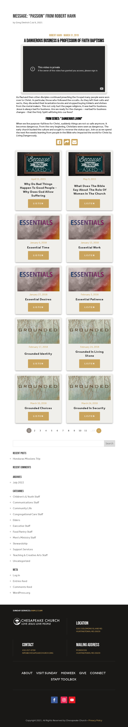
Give (82, 673)
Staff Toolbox (63, 679)
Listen (38, 203)
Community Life (22, 508)
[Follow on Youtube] (72, 700)
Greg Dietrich (23, 22)
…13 (92, 430)
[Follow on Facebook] (54, 700)
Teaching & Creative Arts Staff (30, 555)
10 (80, 430)
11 (85, 430)
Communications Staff (26, 502)
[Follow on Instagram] (64, 700)
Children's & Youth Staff (26, 496)
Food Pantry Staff (22, 531)
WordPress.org (21, 592)
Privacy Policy (95, 720)
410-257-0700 (29, 650)
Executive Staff (21, 525)
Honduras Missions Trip (26, 458)
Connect (98, 673)
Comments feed (22, 586)
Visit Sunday (46, 673)
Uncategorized (21, 561)
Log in (16, 575)
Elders (16, 520)
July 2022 (18, 482)
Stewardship (20, 543)
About (27, 673)
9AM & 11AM (36, 610)
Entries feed (20, 581)
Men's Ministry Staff (24, 537)
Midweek (68, 673)
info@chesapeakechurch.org (37, 653)
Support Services (23, 549)
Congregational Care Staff (28, 514)
